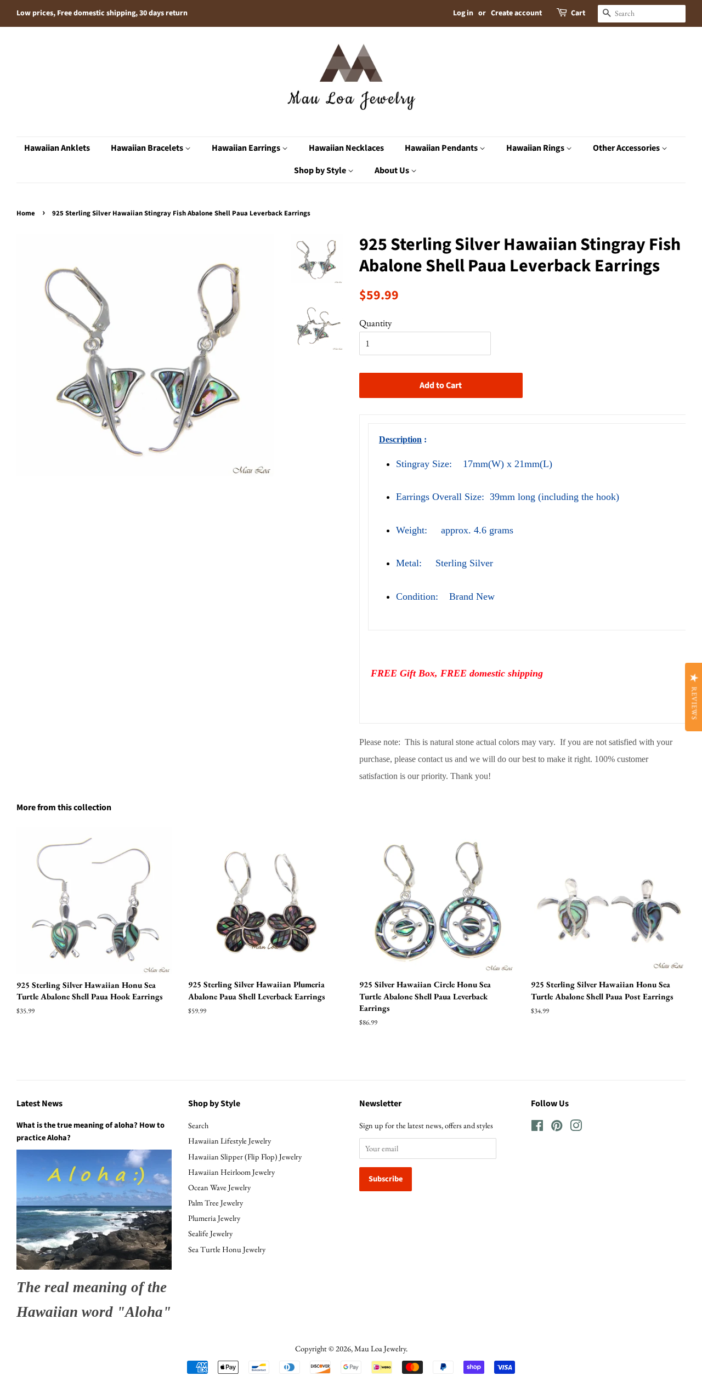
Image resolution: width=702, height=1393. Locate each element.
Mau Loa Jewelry (380, 1348)
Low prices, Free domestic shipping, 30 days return (102, 13)
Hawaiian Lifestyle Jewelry (229, 1140)
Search (198, 1125)
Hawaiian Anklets (57, 148)
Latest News (39, 1104)
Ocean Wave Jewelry (219, 1187)
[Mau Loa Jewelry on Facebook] (537, 1127)
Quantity (375, 323)
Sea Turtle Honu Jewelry (226, 1249)
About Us (393, 170)
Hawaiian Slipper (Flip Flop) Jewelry (245, 1156)
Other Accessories (627, 148)
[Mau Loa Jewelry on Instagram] (576, 1127)
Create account (516, 13)
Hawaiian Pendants (442, 148)
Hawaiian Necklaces (346, 148)
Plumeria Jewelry (214, 1218)
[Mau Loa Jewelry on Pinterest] (557, 1127)
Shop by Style (321, 170)
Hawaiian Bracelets (148, 148)
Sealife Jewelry (210, 1233)
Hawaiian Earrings (247, 148)
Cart (578, 13)
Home (25, 213)
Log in (463, 13)
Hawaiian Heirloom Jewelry (231, 1172)
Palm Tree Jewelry (215, 1202)
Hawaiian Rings (536, 148)
